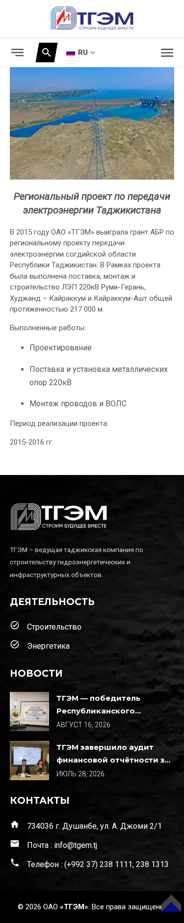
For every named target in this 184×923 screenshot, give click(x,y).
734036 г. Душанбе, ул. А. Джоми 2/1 (86, 825)
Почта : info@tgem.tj (53, 844)
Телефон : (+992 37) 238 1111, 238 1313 (89, 863)
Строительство (45, 626)
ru (83, 52)
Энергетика (40, 645)
